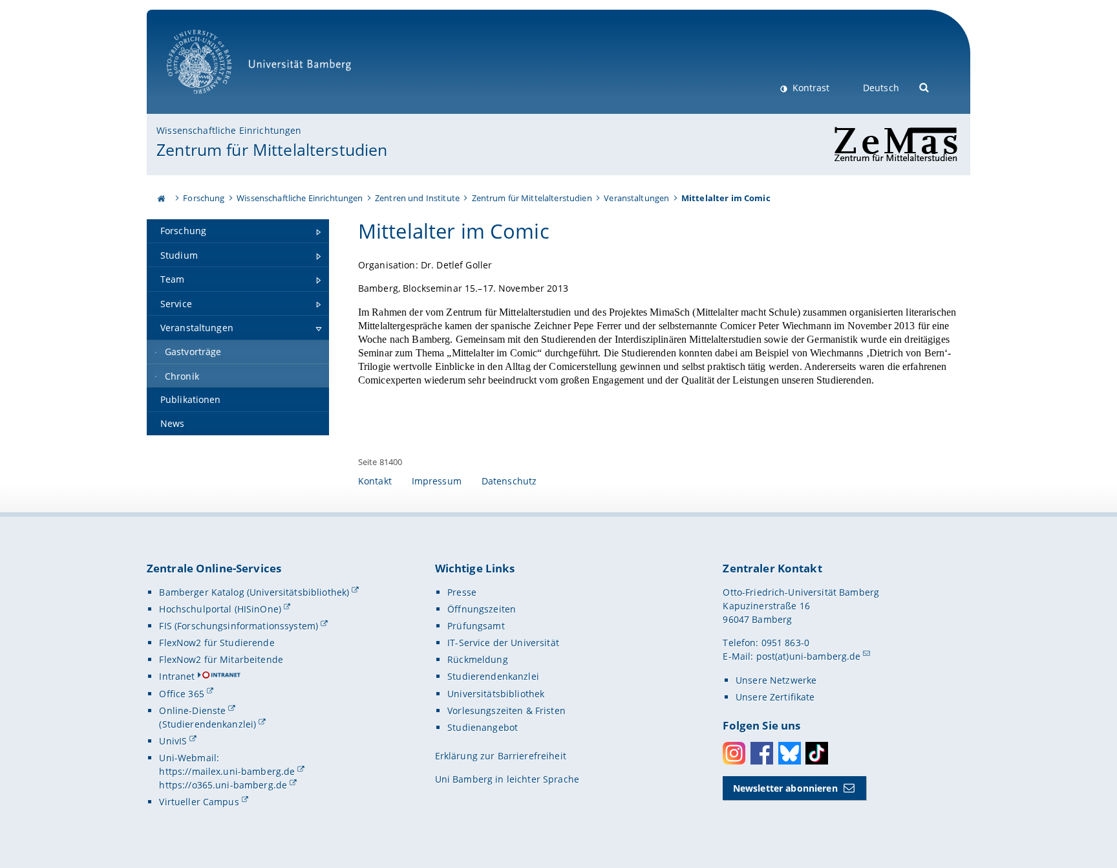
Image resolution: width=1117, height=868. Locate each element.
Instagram (734, 753)
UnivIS (173, 741)
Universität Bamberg (212, 100)
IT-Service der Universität (503, 642)
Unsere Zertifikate (775, 697)
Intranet (177, 676)
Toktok (816, 753)
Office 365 (181, 694)
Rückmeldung (477, 659)
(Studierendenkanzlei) (207, 724)
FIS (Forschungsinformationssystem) (238, 626)
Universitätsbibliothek (495, 694)
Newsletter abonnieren (785, 788)
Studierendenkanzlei (493, 676)
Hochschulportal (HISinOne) (220, 609)
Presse (461, 592)
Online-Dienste (192, 710)
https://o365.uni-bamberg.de (223, 785)
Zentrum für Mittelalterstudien (271, 149)
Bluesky (789, 753)
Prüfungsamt (476, 626)
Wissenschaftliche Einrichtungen (228, 130)
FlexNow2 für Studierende (216, 642)
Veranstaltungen (636, 198)
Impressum (437, 481)
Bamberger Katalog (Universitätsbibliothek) (254, 592)
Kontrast (809, 87)
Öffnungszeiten (481, 609)
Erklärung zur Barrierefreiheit (500, 756)
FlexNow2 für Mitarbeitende (221, 659)
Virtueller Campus (199, 802)
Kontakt (375, 481)
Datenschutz (509, 481)
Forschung (203, 198)
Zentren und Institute (417, 198)
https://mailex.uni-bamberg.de (227, 771)
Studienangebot (482, 727)
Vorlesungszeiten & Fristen (506, 710)
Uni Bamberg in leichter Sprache (507, 779)
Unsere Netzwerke (776, 680)
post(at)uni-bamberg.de (808, 656)
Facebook (761, 753)
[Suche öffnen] (925, 86)
